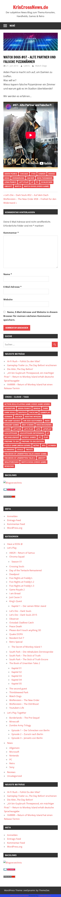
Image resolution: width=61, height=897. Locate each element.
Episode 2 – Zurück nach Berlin (27, 734)
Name (7, 274)
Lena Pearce (10, 182)
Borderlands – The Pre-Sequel (24, 717)
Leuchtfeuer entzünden (32, 433)
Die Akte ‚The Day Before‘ (20, 369)
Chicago (24, 174)
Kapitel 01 (17, 668)
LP (32, 182)
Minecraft (14, 721)
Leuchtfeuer (10, 433)
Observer (14, 618)
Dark (45, 408)
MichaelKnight (11, 437)
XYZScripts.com (45, 896)
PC (37, 182)
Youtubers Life (16, 707)
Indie (47, 420)
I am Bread (14, 593)
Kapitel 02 (17, 671)
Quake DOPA (16, 634)
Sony (11, 767)
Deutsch (22, 412)
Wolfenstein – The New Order (24, 700)
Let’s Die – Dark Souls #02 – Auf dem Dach (26, 195)
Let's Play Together (16, 712)
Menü (12, 25)
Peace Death (15, 626)
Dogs (7, 178)
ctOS (33, 174)
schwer (52, 445)
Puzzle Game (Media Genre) (17, 445)
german (8, 416)
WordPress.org (14, 527)
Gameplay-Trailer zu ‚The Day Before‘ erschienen (32, 365)
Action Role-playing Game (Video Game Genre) (27, 404)
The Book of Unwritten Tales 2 (19, 458)
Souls (20, 449)
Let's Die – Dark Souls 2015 (23, 614)
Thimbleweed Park (18, 692)
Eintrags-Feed (14, 520)
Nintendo (14, 755)
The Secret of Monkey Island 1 (27, 646)
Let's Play (24, 182)
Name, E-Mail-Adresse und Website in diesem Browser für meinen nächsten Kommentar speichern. (30, 316)
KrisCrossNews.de (30, 7)
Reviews (11, 772)
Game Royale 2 (17, 589)
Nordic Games (29, 437)
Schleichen (46, 182)
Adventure (9, 408)
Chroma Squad (16, 556)
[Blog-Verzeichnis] (9, 489)
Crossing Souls (16, 566)
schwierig (9, 449)
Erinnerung (18, 178)
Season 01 (17, 561)
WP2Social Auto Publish (19, 896)
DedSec (51, 174)
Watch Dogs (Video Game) (36, 186)
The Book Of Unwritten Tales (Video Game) (25, 454)
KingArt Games (11, 425)
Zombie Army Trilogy (20, 725)
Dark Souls (10, 412)
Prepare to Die (11, 441)
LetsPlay (47, 429)
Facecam (33, 412)
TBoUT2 (29, 449)
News (10, 742)
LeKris (27, 65)
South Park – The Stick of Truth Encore (28, 659)
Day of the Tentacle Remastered (25, 570)
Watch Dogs (41, 65)
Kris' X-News (28, 425)
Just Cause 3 (15, 597)
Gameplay (45, 412)
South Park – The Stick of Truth (25, 655)
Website (8, 299)
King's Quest (15, 601)
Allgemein (14, 747)
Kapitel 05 (17, 683)
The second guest (18, 688)
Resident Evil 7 (16, 637)
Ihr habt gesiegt (12, 420)
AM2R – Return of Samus (22, 552)
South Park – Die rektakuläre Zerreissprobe (31, 651)
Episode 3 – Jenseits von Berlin (27, 737)
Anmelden (12, 516)
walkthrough (11, 462)
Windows (9, 466)
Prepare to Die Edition (32, 441)
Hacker (30, 178)
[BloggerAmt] (12, 482)
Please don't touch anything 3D (25, 630)
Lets (38, 429)
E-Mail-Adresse (12, 286)
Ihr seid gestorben (32, 420)
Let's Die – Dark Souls (20, 610)
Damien (42, 174)
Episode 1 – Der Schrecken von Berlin (31, 730)
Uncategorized (14, 775)
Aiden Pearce (10, 174)
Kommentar (11, 232)
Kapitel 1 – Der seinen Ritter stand (29, 605)
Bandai (36, 408)
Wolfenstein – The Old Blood (23, 703)
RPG (44, 445)
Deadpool (14, 574)
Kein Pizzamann (44, 178)
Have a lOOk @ (15, 543)
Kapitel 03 (17, 675)
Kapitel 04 (17, 679)
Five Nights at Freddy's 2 (21, 581)
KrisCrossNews (44, 425)
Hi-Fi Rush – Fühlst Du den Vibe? (23, 361)
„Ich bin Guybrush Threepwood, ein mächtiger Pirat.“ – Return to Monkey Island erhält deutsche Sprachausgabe (29, 376)
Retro (36, 445)
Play (46, 437)
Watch (18, 186)
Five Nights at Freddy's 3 (21, 585)
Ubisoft (8, 186)
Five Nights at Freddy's (20, 577)
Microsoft (14, 751)
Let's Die (17, 429)
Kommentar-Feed (16, 524)
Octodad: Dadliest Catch (21, 622)
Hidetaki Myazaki (33, 416)
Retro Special (16, 641)
